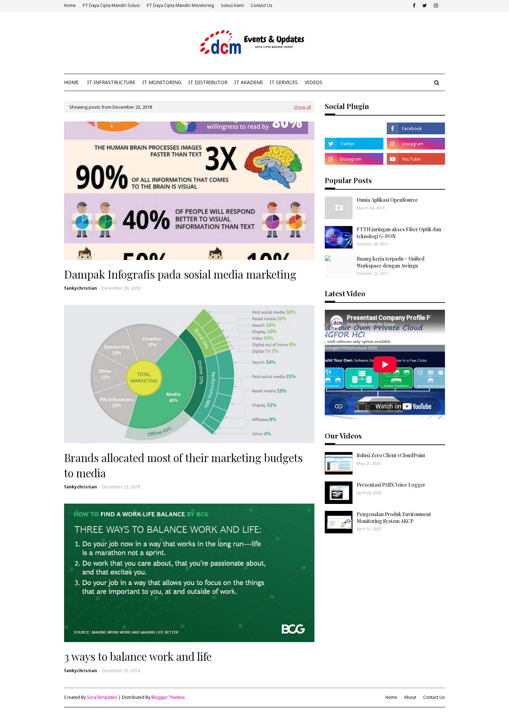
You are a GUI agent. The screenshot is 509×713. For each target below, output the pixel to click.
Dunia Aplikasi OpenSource (387, 200)
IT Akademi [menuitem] (248, 82)
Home (70, 5)
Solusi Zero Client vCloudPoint (391, 455)
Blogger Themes (168, 697)
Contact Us (262, 5)
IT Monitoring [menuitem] (161, 82)
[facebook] (414, 5)
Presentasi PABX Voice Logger (391, 484)
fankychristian (80, 288)
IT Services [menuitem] (284, 82)
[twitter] (425, 5)
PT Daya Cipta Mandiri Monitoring (180, 5)
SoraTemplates (102, 697)
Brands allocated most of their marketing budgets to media (183, 465)
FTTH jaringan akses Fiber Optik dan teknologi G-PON (399, 233)
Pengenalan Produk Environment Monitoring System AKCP (394, 517)
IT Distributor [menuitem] (207, 82)
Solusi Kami (232, 5)
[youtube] (416, 159)
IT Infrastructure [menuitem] (111, 82)
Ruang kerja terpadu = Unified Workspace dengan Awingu (391, 262)
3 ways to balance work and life (138, 656)
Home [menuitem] (71, 82)
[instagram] (436, 5)
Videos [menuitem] (313, 82)
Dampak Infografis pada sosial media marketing (180, 274)
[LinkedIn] (354, 128)
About (410, 697)
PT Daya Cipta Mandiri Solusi (111, 5)
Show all (302, 107)
